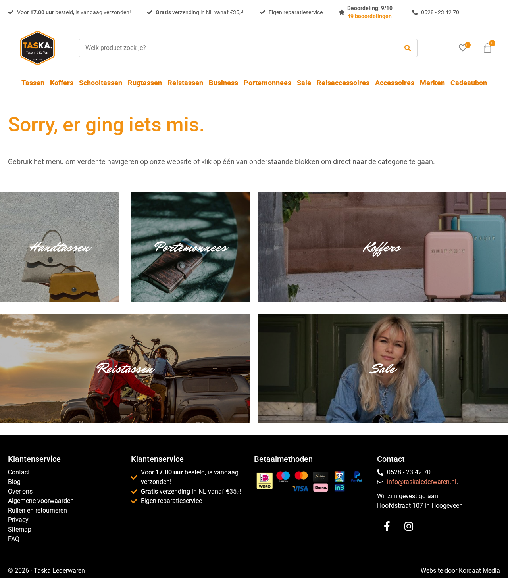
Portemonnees (267, 83)
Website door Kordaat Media (460, 570)
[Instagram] (409, 526)
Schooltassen (100, 83)
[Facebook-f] (387, 526)
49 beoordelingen (369, 16)
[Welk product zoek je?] (236, 48)
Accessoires (394, 83)
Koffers (61, 83)
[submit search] (407, 48)
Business (223, 83)
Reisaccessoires (343, 83)
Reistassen (185, 83)
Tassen (32, 83)
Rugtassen (145, 83)
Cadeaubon (468, 83)
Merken (432, 83)
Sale (304, 83)
